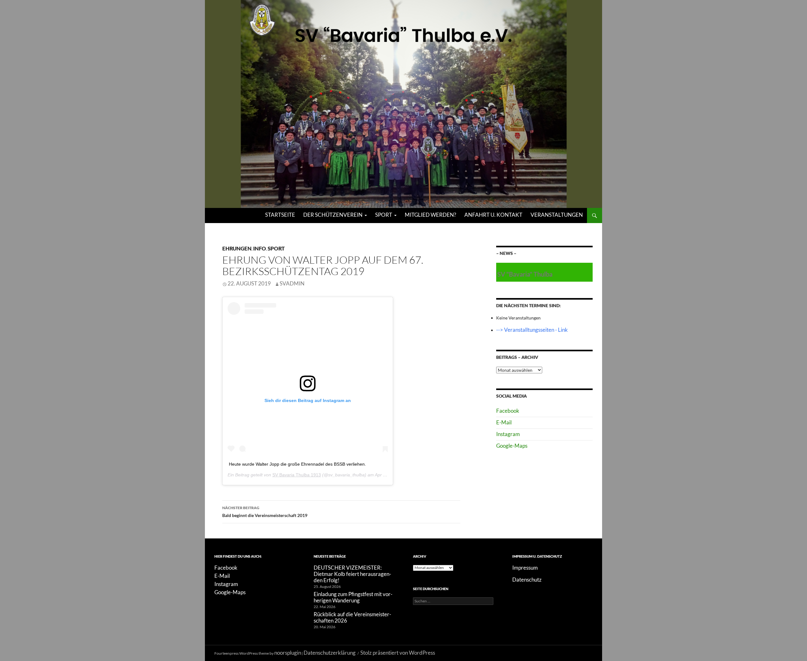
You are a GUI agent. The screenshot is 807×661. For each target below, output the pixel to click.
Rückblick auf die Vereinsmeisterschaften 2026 (352, 617)
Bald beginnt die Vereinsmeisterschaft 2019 (264, 511)
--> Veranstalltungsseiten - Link (532, 329)
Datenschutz (527, 579)
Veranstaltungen (557, 214)
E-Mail (504, 422)
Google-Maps (511, 445)
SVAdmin (292, 283)
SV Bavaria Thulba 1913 (296, 474)
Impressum (525, 567)
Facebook (507, 410)
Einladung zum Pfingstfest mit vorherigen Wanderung (353, 597)
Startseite (280, 214)
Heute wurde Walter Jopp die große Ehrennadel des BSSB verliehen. (297, 464)
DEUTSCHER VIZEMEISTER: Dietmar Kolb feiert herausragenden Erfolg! (352, 573)
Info (259, 248)
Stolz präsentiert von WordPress (397, 652)
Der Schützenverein (333, 214)
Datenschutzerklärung (330, 652)
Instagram (508, 434)
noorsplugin (287, 652)
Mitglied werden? (430, 214)
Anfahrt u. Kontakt (493, 214)
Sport (383, 214)
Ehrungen (237, 248)
